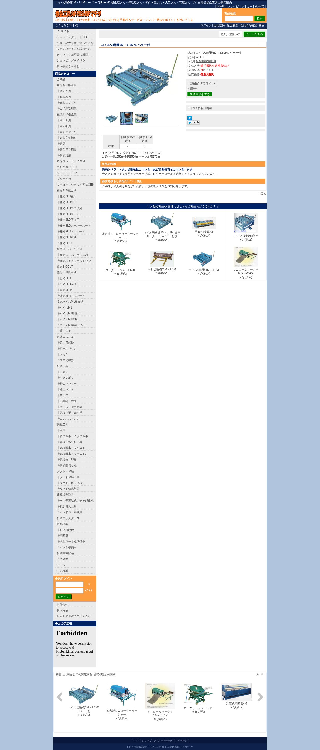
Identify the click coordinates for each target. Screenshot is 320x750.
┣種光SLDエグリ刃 (69, 208)
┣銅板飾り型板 (67, 459)
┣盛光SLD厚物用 (68, 284)
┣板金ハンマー (67, 383)
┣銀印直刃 (64, 120)
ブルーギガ (64, 178)
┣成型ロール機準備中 (71, 541)
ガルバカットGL (67, 167)
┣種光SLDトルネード (71, 231)
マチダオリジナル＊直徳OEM (75, 184)
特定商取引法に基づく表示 (74, 616)
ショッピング (235, 6)
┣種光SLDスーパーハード (74, 225)
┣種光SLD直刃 (66, 196)
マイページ (181, 740)
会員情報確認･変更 (252, 25)
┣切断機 (62, 535)
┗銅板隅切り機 (67, 465)
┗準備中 (62, 559)
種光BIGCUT (65, 266)
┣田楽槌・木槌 (67, 401)
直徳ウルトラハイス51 (71, 161)
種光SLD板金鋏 (66, 190)
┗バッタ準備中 (67, 547)
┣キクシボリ (65, 377)
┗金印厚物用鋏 (67, 108)
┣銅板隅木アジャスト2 (72, 453)
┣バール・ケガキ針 (69, 407)
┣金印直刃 (64, 91)
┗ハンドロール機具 (69, 512)
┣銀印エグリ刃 (67, 132)
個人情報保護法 (137, 746)
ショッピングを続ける (71, 60)
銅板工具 (62, 424)
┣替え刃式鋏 (65, 342)
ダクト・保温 (65, 471)
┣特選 (61, 143)
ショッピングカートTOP (72, 37)
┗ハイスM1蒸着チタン (71, 325)
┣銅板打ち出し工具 (69, 442)
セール (61, 565)
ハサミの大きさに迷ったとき (75, 43)
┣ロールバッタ (67, 348)
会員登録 (219, 25)
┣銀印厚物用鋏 (67, 149)
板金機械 (62, 524)
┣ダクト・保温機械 (69, 483)
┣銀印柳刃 (64, 126)
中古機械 (62, 570)
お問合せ (62, 604)
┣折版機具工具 (67, 506)
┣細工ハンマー (67, 389)
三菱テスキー (65, 330)
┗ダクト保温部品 (68, 488)
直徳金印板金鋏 (67, 85)
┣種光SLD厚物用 (68, 219)
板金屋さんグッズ (68, 518)
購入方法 (62, 610)
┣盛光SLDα (64, 290)
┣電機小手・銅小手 (69, 412)
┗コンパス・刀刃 (68, 418)
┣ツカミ (62, 354)
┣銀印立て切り (67, 137)
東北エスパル (65, 336)
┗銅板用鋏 (64, 155)
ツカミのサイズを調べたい (74, 48)
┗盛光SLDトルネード (71, 295)
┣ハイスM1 (64, 307)
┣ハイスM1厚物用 (69, 313)
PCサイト (63, 31)
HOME (220, 6)
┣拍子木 (62, 395)
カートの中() (255, 6)
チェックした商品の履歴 (72, 54)
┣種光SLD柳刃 (66, 202)
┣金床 (61, 430)
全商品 (61, 79)
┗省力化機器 (65, 360)
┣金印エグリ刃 (67, 102)
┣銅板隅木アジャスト (71, 448)
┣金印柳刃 (64, 97)
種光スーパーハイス (69, 249)
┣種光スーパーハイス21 (72, 255)
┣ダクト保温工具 (68, 477)
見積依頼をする (200, 94)
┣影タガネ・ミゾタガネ (72, 436)
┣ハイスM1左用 (67, 319)
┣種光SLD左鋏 (66, 237)
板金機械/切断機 (206, 61)
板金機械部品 (65, 553)
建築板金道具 (65, 494)
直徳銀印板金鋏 (67, 114)
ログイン (206, 25)
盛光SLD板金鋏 (66, 272)
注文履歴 (232, 25)
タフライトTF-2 (67, 172)
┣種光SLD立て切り (69, 214)
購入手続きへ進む (68, 66)
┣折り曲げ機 (65, 530)
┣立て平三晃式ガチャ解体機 (75, 500)
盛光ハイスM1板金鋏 (70, 301)
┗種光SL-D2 (65, 243)
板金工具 (62, 366)
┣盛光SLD (64, 278)
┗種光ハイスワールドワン (74, 260)
